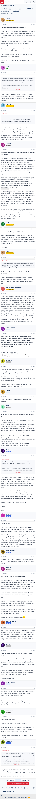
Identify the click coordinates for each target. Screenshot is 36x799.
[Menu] (2, 2)
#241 (34, 24)
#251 (34, 411)
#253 (34, 520)
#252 (34, 455)
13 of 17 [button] (18, 780)
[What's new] (30, 1)
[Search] (34, 1)
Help (26, 797)
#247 (34, 293)
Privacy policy (20, 797)
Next (23, 780)
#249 (34, 366)
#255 (34, 573)
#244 (34, 149)
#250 (34, 396)
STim (3, 13)
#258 (34, 688)
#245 (34, 229)
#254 (34, 556)
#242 (34, 72)
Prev (12, 780)
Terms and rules (12, 797)
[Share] (31, 25)
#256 (34, 627)
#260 (34, 747)
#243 (34, 110)
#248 (34, 333)
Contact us (4, 797)
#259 (34, 716)
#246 (34, 257)
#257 (34, 650)
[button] (2, 795)
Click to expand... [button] (18, 89)
